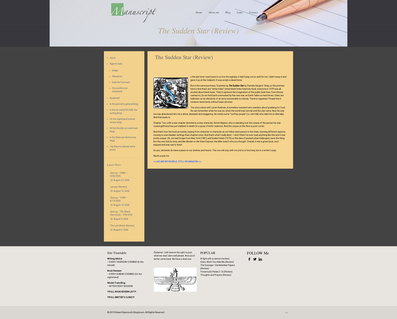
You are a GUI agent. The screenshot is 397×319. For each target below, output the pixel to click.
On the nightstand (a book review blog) (122, 121)
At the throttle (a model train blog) (124, 130)
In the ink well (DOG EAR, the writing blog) (123, 111)
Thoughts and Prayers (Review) (215, 275)
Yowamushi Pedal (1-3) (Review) (216, 271)
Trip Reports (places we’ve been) (122, 148)
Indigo (115, 70)
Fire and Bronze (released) (119, 90)
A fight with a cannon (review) (215, 258)
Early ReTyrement (121, 82)
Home (113, 58)
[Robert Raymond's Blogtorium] (133, 12)
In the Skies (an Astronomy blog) (123, 139)
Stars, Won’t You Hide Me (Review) (217, 262)
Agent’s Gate (116, 64)
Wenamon (117, 76)
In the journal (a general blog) (124, 104)
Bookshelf (115, 98)
